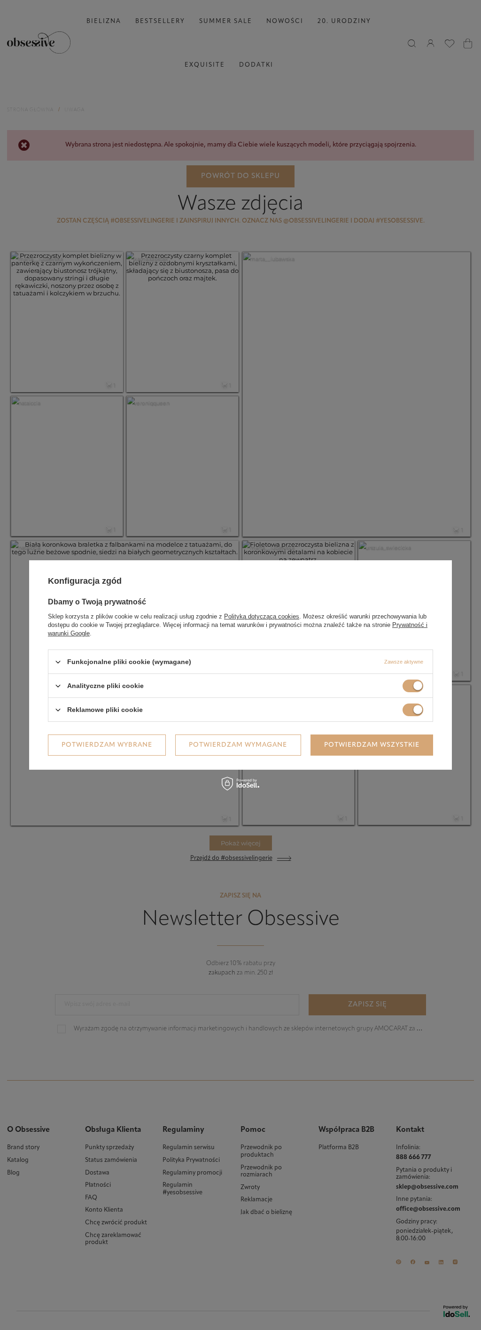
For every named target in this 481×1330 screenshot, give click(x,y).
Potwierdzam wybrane (107, 744)
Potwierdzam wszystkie (371, 744)
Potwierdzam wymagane (238, 744)
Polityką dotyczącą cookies (261, 616)
